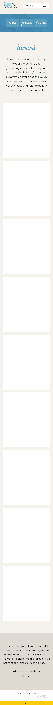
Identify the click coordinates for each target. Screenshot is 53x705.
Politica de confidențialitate (26, 671)
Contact (26, 676)
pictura (26, 23)
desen (12, 23)
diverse (40, 23)
